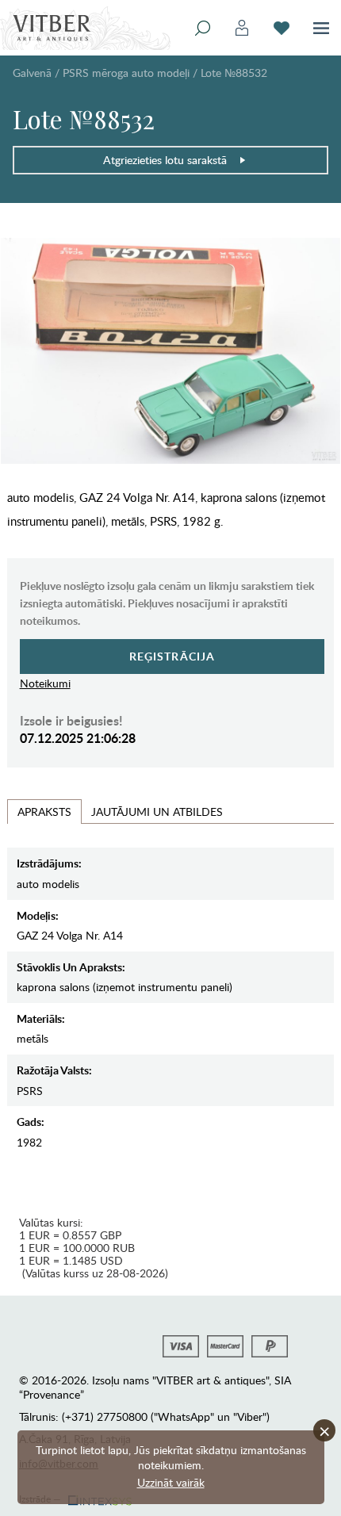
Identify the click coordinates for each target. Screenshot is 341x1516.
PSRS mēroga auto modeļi (126, 72)
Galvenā (32, 72)
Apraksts (44, 811)
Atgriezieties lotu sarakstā (165, 159)
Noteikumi (45, 683)
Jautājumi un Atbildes (157, 811)
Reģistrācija (172, 656)
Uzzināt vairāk (171, 1482)
